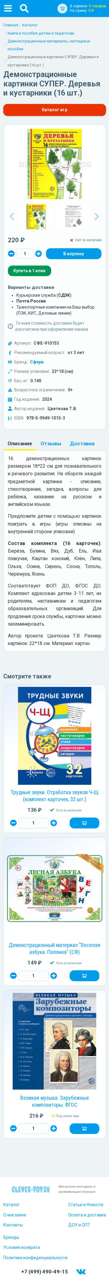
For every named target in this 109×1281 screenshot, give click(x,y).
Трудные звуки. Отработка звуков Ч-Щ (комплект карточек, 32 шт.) (54, 795)
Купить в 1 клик (29, 270)
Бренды (11, 1237)
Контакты (13, 1224)
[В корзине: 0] (73, 253)
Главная (10, 25)
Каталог (30, 25)
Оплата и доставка (87, 1214)
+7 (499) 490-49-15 (44, 1272)
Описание (20, 443)
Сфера (37, 362)
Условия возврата (21, 1247)
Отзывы (51, 443)
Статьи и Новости (85, 1204)
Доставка (82, 443)
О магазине (14, 1214)
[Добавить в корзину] (84, 823)
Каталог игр (54, 109)
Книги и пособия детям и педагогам (41, 33)
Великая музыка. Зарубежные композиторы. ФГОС (54, 1101)
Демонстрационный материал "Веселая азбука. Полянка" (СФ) (54, 948)
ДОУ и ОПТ (79, 1224)
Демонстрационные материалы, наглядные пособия (49, 45)
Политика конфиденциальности (35, 1257)
